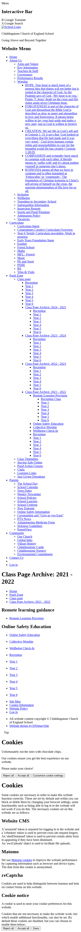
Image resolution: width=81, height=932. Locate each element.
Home (13, 57)
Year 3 (29, 293)
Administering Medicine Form (36, 522)
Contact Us (16, 557)
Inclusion (23, 194)
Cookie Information (21, 705)
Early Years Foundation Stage (35, 240)
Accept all (23, 775)
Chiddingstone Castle (30, 547)
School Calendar (27, 487)
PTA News (24, 519)
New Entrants (25, 508)
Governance (24, 74)
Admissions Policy (28, 215)
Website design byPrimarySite (29, 725)
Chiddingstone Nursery (31, 550)
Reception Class (51, 399)
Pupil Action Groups (30, 466)
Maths (21, 251)
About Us (15, 60)
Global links (24, 540)
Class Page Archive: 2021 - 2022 (45, 392)
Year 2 (29, 289)
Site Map (15, 701)
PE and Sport (25, 261)
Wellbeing (23, 198)
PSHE (21, 265)
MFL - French (26, 254)
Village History (26, 543)
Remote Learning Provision (50, 395)
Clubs (21, 469)
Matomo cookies (21, 860)
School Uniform (27, 504)
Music (21, 258)
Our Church (24, 536)
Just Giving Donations (31, 476)
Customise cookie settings (48, 775)
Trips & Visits (25, 272)
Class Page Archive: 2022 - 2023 (45, 363)
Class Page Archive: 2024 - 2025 (45, 307)
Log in (13, 564)
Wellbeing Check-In (45, 430)
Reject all (8, 775)
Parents (13, 480)
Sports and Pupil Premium (33, 212)
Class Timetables (27, 459)
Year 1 (29, 286)
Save (36, 928)
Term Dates (24, 490)
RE (19, 268)
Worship (22, 81)
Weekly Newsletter (29, 494)
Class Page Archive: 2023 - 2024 (45, 335)
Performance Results (30, 78)
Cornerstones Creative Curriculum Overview (45, 229)
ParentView (24, 529)
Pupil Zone (16, 275)
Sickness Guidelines (29, 526)
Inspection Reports (28, 208)
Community (16, 533)
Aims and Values (27, 64)
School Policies (26, 497)
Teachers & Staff (27, 71)
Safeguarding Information (33, 205)
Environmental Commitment (34, 554)
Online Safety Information (33, 512)
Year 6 (29, 303)
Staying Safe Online (29, 462)
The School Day (27, 483)
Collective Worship (45, 427)
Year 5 (29, 300)
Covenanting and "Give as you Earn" (40, 515)
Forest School (25, 247)
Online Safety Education (48, 423)
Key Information (27, 67)
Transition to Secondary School (36, 201)
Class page (24, 279)
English (22, 243)
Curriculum (16, 222)
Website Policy (18, 708)
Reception (31, 282)
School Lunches (27, 501)
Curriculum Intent (28, 226)
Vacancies (23, 219)
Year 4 (29, 296)
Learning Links (26, 473)
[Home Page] (11, 27)
